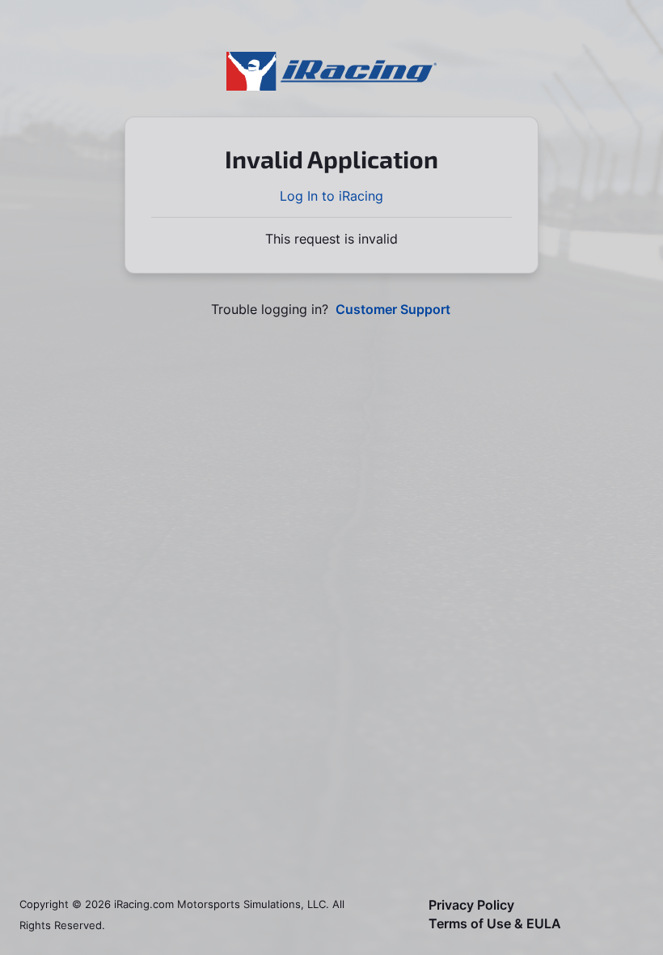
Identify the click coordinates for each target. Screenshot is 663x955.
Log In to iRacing (331, 196)
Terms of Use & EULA (495, 924)
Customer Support (393, 309)
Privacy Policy (471, 905)
